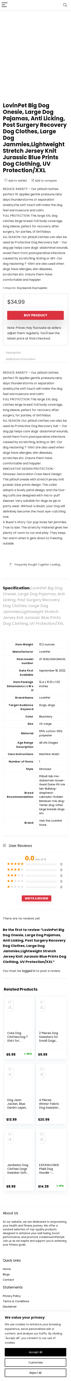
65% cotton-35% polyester (50, 733)
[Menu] (4, 5)
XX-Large (45, 724)
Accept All (35, 1352)
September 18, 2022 (52, 670)
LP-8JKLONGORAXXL (52, 659)
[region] (35, 1346)
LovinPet (44, 652)
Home (7, 1269)
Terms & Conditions (16, 1301)
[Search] (65, 5)
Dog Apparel (24, 288)
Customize (35, 1362)
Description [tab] (13, 353)
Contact (8, 1280)
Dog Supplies (39, 288)
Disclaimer (10, 1307)
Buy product (35, 315)
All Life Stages (48, 743)
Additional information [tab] (20, 359)
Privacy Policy (12, 1296)
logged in (29, 971)
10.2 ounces (47, 644)
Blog (5, 1274)
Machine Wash (49, 754)
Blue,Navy (45, 716)
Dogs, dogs (47, 705)
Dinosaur (45, 769)
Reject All (35, 1373)
